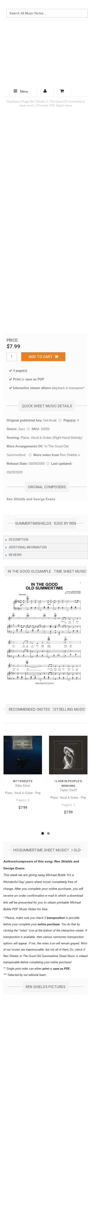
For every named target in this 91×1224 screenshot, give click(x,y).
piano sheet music (38, 882)
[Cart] (62, 92)
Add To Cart (41, 356)
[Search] (83, 6)
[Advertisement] (45, 53)
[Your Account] (45, 92)
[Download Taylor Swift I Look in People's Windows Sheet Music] (68, 755)
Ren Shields (68, 455)
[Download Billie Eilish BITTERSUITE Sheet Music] (23, 755)
